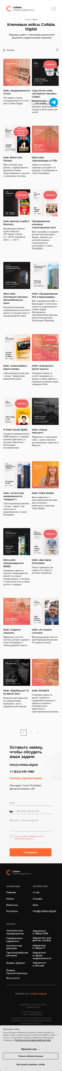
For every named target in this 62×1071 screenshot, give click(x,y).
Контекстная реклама (14, 947)
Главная (27, 19)
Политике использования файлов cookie (33, 1040)
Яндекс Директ (15, 962)
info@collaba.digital (44, 911)
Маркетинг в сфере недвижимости (42, 955)
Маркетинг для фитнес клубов (42, 939)
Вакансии (12, 905)
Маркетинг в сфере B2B (40, 932)
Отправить (30, 852)
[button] (31, 995)
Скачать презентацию (26, 778)
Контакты (12, 911)
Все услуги (13, 978)
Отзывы (37, 898)
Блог (36, 905)
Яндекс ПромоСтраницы (16, 972)
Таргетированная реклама (17, 954)
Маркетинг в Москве (39, 964)
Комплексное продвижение (15, 932)
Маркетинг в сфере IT (39, 947)
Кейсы (10, 898)
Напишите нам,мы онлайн (39, 102)
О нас (36, 892)
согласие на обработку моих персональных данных (29, 837)
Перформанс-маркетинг (14, 940)
